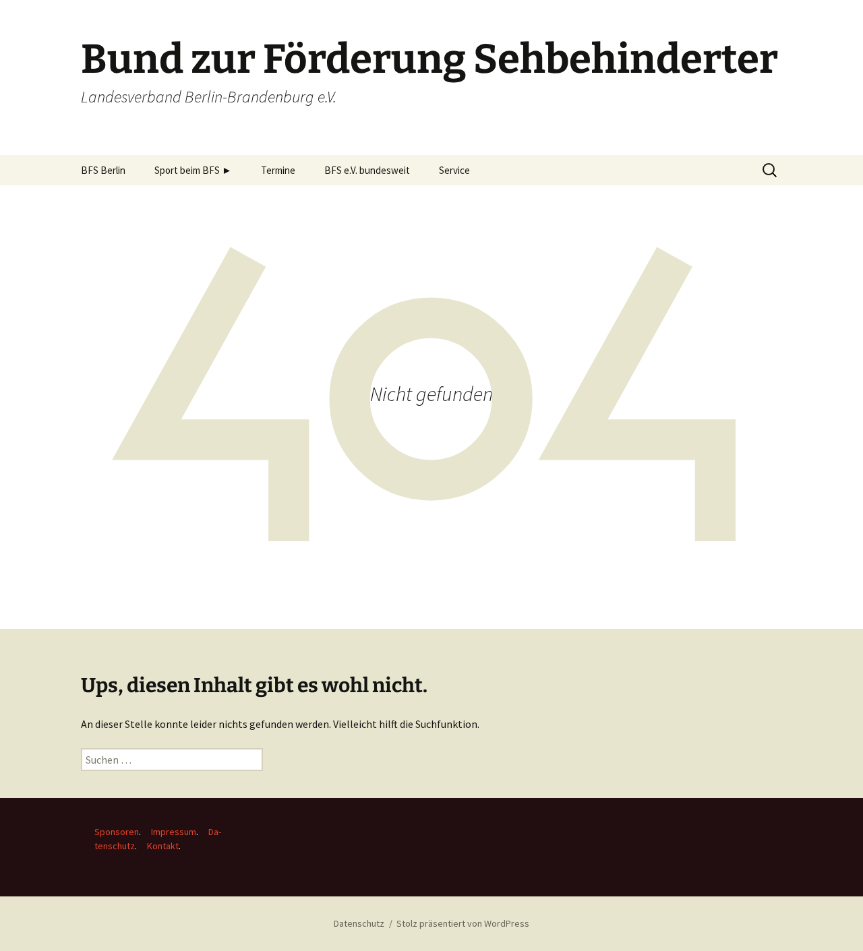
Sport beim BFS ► (193, 170)
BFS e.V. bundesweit (367, 170)
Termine (278, 170)
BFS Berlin (103, 170)
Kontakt (163, 846)
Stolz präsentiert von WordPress (462, 923)
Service (454, 170)
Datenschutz (359, 923)
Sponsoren (116, 832)
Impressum (173, 832)
